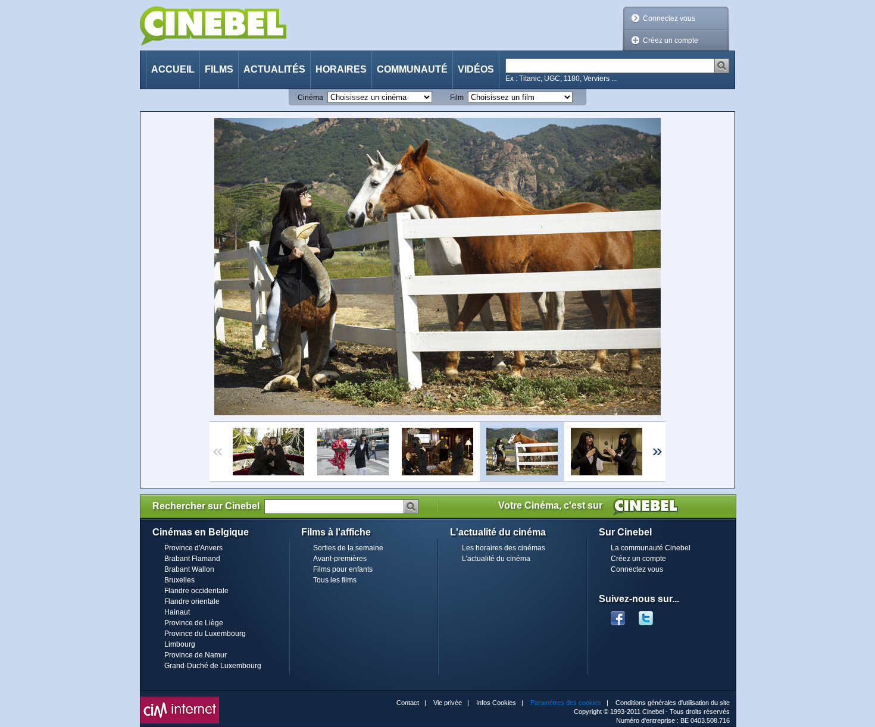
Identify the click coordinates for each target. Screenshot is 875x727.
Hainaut (177, 612)
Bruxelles (179, 580)
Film (457, 97)
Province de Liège (193, 623)
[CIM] (179, 699)
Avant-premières (340, 558)
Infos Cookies (496, 702)
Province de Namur (195, 655)
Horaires (341, 69)
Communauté (412, 69)
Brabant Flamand (192, 558)
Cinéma (310, 97)
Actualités (274, 69)
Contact (407, 702)
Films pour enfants (343, 569)
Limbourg (179, 644)
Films (219, 69)
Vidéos (476, 69)
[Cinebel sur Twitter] (652, 614)
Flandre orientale (192, 601)
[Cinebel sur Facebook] (618, 614)
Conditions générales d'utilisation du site (672, 702)
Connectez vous (669, 18)
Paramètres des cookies (565, 702)
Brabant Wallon (189, 569)
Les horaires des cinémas (503, 548)
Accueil (173, 69)
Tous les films (335, 580)
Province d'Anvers (193, 548)
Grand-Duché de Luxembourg (212, 666)
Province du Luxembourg (205, 633)
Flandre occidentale (196, 591)
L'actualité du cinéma (496, 558)
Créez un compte (670, 40)
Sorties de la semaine (348, 548)
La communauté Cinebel (650, 548)
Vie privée (447, 702)
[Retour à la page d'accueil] (213, 26)
